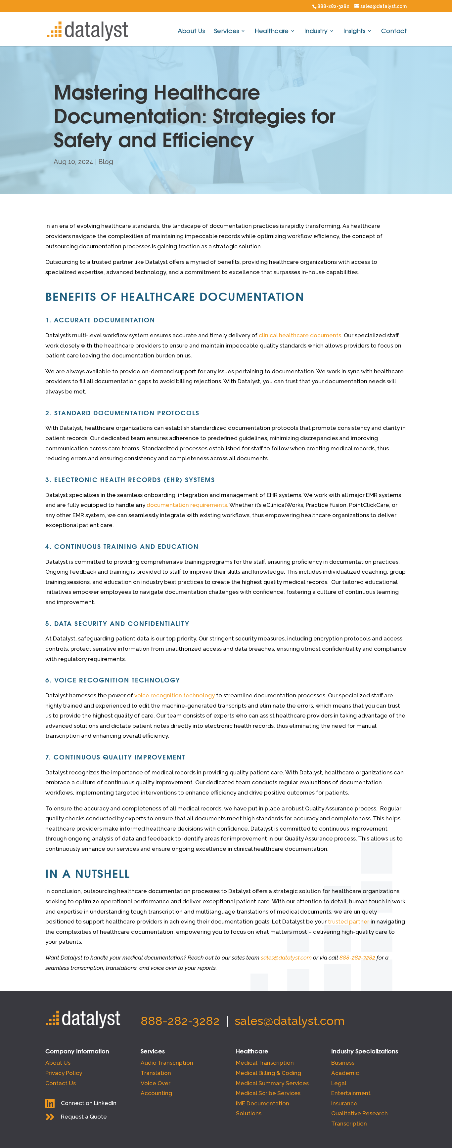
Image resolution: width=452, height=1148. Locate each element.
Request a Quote (84, 1116)
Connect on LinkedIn (88, 1103)
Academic (345, 1073)
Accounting (156, 1093)
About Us (191, 31)
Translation (156, 1073)
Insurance (344, 1103)
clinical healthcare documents (300, 335)
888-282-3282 (333, 6)
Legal (338, 1083)
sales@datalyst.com (290, 1021)
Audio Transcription (167, 1062)
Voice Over (155, 1083)
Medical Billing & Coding (268, 1073)
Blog (105, 162)
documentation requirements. (187, 505)
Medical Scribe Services (268, 1093)
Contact (394, 31)
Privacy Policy (63, 1073)
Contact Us (60, 1083)
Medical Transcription (265, 1062)
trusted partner (348, 921)
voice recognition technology (174, 695)
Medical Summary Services (272, 1083)
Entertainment (351, 1093)
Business (342, 1062)
